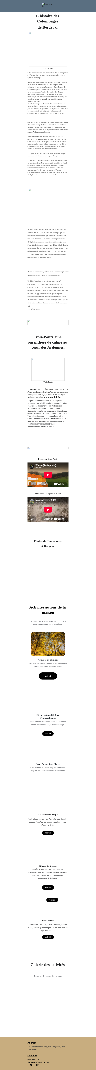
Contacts (32, 1055)
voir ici (48, 676)
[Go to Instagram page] (37, 1065)
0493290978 (33, 1059)
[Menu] (5, 6)
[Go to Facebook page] (31, 1065)
